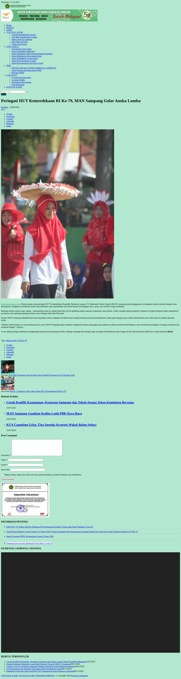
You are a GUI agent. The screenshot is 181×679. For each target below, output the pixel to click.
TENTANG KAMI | (9, 676)
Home (9, 25)
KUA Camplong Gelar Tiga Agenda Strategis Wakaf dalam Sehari (51, 424)
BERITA (10, 27)
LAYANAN (11, 75)
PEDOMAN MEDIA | (45, 676)
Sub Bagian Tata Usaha (21, 49)
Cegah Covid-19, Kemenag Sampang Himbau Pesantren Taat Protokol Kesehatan (40, 666)
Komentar (6, 455)
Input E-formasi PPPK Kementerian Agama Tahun (27, 536)
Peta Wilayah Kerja (20, 42)
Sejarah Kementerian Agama (24, 35)
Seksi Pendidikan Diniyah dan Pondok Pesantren (32, 54)
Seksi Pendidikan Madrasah (23, 51)
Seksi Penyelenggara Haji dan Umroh (27, 63)
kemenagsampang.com (10, 304)
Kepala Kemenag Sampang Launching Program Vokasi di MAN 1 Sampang (38, 664)
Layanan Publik (18, 80)
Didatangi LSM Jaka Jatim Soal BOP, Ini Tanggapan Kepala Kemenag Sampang (40, 671)
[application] (90, 602)
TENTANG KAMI (14, 32)
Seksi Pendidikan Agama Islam (25, 58)
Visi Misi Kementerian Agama (24, 37)
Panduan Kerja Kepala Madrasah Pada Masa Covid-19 (29, 543)
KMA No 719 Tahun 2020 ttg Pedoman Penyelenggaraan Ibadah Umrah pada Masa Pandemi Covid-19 (49, 527)
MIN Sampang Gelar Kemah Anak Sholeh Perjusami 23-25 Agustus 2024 (44, 375)
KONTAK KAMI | (27, 676)
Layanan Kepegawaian (21, 77)
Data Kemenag (18, 85)
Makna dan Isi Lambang (22, 39)
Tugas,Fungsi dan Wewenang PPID (27, 70)
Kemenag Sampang (79, 676)
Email (4, 465)
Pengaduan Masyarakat (21, 82)
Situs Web (5, 470)
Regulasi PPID (18, 73)
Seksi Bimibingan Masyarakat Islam (27, 56)
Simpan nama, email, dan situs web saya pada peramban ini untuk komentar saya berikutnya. (43, 475)
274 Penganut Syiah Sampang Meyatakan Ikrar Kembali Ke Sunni (34, 669)
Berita (3, 94)
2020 (51, 536)
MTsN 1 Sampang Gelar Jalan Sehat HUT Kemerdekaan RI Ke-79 (38, 391)
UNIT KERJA (12, 46)
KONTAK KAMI (14, 87)
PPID (8, 65)
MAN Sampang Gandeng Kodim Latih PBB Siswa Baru (44, 413)
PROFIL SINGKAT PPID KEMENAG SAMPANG (34, 68)
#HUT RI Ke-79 (20, 340)
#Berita (9, 340)
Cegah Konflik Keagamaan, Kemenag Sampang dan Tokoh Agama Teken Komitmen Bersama (70, 402)
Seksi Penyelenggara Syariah (24, 61)
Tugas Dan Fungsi (19, 44)
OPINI (9, 30)
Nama (4, 460)
